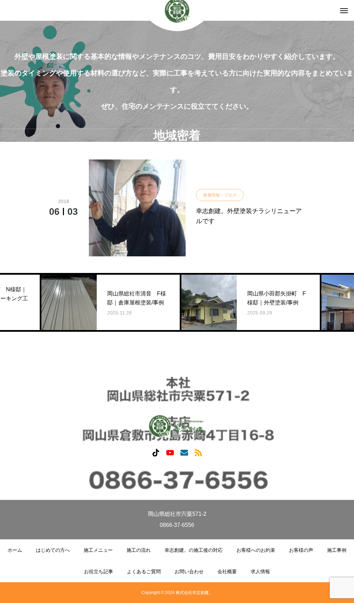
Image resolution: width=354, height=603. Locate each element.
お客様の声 (301, 550)
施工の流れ (139, 550)
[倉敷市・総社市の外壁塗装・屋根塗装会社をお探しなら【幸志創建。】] (177, 426)
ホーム (15, 550)
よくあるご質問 (144, 571)
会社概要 (227, 571)
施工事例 (336, 550)
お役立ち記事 (98, 571)
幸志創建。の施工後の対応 (194, 550)
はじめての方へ (53, 550)
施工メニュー (98, 550)
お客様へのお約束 (255, 550)
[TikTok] (155, 452)
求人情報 (260, 571)
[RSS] (198, 452)
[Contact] (184, 452)
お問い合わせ (189, 571)
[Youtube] (170, 452)
